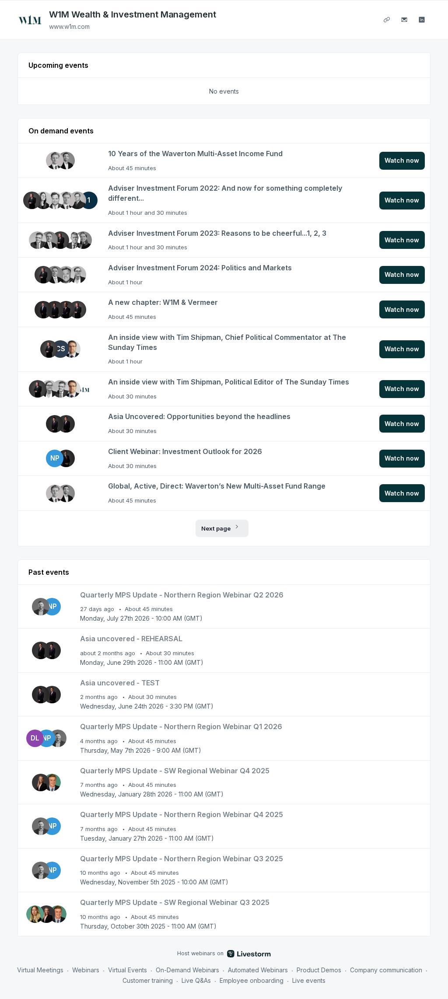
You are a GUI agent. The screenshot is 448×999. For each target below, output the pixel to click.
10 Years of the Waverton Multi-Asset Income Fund (195, 153)
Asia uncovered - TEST (120, 682)
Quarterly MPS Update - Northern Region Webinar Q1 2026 (181, 726)
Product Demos (319, 970)
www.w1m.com (69, 26)
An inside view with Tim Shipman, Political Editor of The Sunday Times (228, 381)
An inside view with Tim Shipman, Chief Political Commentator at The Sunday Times (227, 342)
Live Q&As (196, 980)
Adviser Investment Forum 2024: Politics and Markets (200, 267)
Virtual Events (127, 970)
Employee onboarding (252, 980)
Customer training (147, 980)
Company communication (386, 970)
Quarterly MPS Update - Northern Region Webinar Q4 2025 (181, 814)
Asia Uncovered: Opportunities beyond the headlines (199, 416)
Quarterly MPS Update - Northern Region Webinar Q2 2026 (182, 594)
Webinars (85, 970)
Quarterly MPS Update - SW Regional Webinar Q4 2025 (175, 770)
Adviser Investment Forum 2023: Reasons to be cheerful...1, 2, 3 (217, 233)
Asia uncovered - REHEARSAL (131, 638)
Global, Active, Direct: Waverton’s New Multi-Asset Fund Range (217, 486)
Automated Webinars (258, 970)
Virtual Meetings (40, 970)
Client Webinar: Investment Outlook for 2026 (185, 451)
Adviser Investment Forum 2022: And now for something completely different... (225, 193)
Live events (309, 980)
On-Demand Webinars (188, 970)
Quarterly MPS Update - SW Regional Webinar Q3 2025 (175, 902)
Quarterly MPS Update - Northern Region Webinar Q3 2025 (181, 858)
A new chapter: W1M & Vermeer (163, 302)
